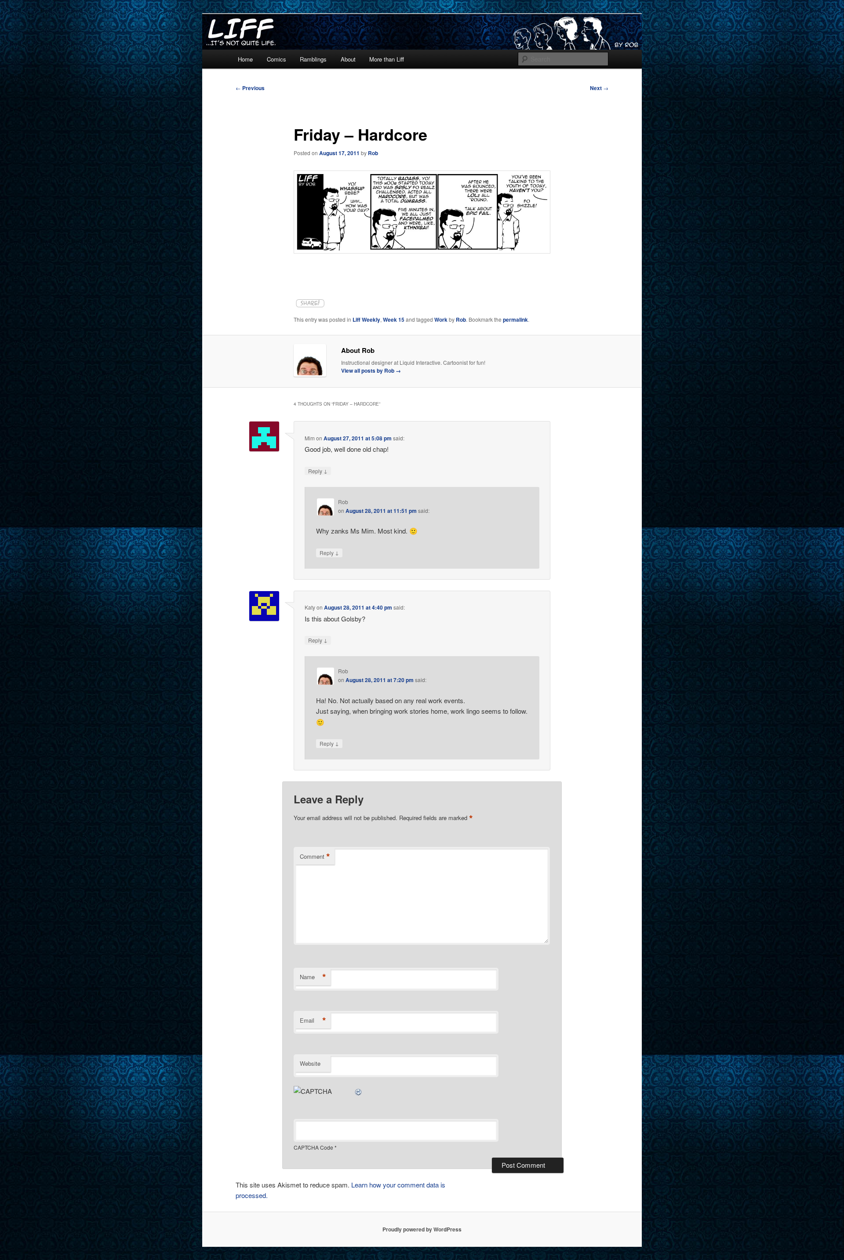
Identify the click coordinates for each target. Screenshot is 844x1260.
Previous (250, 88)
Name (313, 977)
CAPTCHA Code (313, 1147)
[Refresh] (359, 1091)
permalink (515, 319)
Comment (315, 857)
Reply (317, 471)
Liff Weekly (366, 319)
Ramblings (313, 59)
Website (310, 1063)
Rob (373, 153)
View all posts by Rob (371, 370)
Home (245, 59)
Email (313, 1020)
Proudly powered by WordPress (422, 1229)
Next (599, 88)
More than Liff (386, 59)
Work (440, 319)
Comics (276, 59)
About (348, 59)
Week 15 (393, 319)
